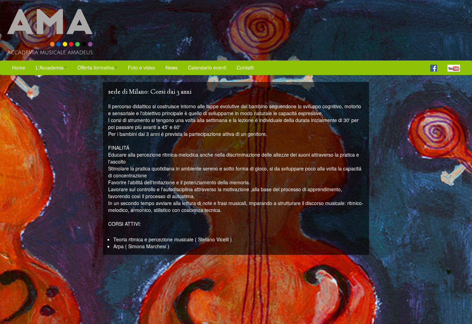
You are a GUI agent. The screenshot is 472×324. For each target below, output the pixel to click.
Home (18, 67)
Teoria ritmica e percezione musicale (153, 239)
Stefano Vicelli (213, 239)
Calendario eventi (207, 67)
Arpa (118, 246)
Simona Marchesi (147, 246)
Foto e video (141, 67)
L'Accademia (50, 67)
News (172, 67)
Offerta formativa (95, 67)
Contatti (245, 67)
